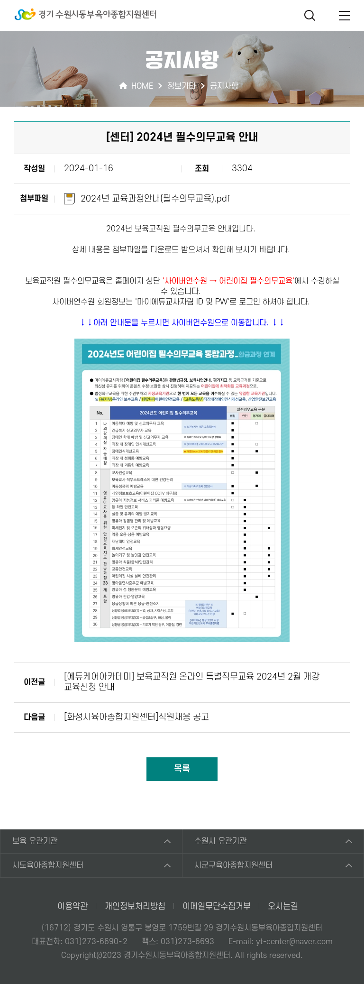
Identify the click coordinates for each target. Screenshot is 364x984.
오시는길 (283, 906)
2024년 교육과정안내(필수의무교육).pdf (155, 199)
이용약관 (72, 906)
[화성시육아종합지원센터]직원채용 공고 (136, 717)
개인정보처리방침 (135, 906)
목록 (182, 769)
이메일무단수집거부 (216, 906)
